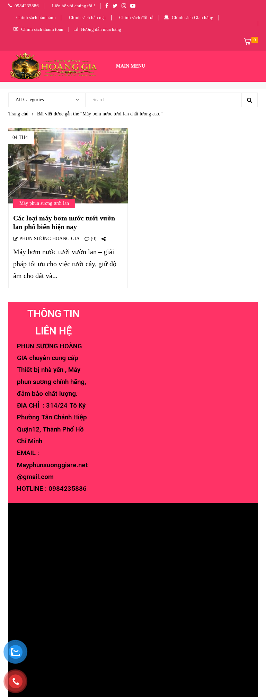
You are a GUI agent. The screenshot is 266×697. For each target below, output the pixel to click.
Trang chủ (18, 113)
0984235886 (67, 489)
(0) (93, 238)
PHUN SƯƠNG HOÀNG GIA (49, 238)
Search (249, 100)
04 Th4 (20, 137)
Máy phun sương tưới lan (44, 203)
